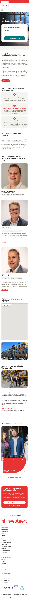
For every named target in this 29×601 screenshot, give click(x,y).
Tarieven (3, 535)
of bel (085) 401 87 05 (14, 505)
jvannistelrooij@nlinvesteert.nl (17, 194)
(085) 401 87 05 (5, 575)
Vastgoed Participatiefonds (7, 546)
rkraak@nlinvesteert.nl (16, 231)
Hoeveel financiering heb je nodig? (12, 27)
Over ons (3, 559)
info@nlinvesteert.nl (6, 577)
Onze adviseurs (4, 529)
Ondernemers (5, 1)
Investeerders (13, 1)
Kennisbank (3, 565)
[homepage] (5, 5)
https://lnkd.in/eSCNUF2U (6, 408)
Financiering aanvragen (14, 38)
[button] (27, 6)
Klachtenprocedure (5, 569)
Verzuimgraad (4, 552)
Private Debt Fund (5, 548)
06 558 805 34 (5, 231)
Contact (3, 567)
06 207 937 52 (5, 278)
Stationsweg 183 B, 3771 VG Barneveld (6, 579)
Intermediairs (21, 1)
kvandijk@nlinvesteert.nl (16, 278)
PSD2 (2, 533)
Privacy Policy (14, 599)
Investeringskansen (5, 540)
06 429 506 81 (5, 194)
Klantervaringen (4, 531)
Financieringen (4, 527)
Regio (7, 10)
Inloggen (3, 561)
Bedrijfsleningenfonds (6, 542)
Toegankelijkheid (5, 570)
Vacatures (3, 563)
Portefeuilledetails (5, 550)
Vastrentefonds (4, 544)
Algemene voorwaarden (14, 597)
